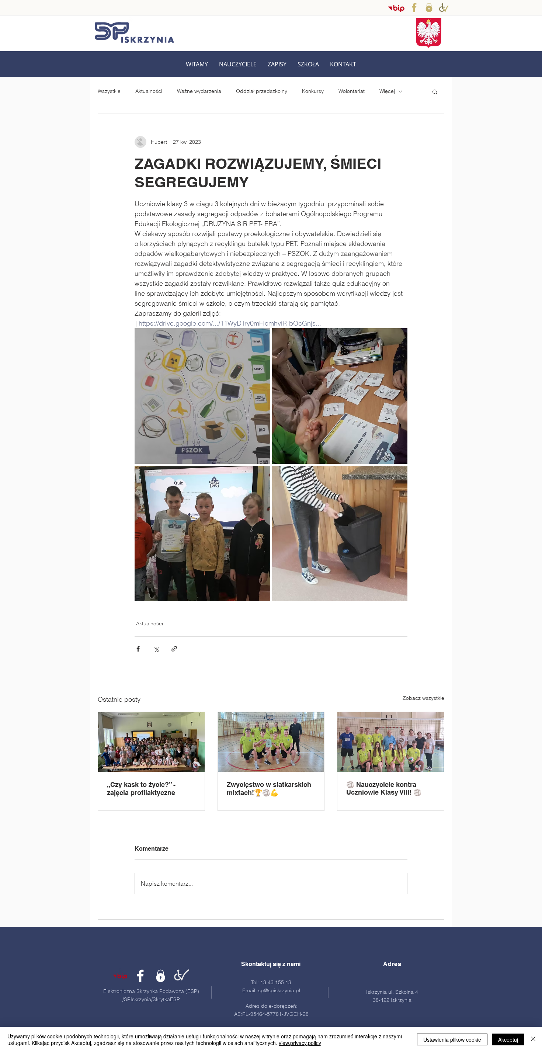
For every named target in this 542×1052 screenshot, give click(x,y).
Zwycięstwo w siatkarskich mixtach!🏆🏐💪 (269, 788)
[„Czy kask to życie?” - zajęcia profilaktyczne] (151, 742)
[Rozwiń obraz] (202, 396)
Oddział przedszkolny (261, 91)
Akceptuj (508, 1039)
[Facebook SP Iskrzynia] (414, 7)
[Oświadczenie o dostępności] (443, 7)
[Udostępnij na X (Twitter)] (156, 648)
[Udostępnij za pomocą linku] (174, 648)
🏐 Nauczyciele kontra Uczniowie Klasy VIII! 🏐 (383, 788)
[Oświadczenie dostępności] (181, 976)
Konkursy (313, 91)
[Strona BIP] (120, 976)
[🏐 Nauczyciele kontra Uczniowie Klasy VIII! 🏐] (390, 742)
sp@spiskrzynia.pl (279, 990)
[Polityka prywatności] (429, 7)
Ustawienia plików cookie (452, 1039)
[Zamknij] (533, 1039)
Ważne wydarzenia (199, 91)
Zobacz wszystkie (423, 698)
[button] (237, 64)
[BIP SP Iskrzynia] (396, 8)
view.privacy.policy (300, 1042)
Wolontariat (351, 91)
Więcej (387, 91)
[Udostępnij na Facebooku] (138, 648)
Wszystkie (109, 91)
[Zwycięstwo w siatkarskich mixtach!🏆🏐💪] (271, 742)
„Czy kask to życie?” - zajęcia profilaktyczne (141, 788)
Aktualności (148, 91)
